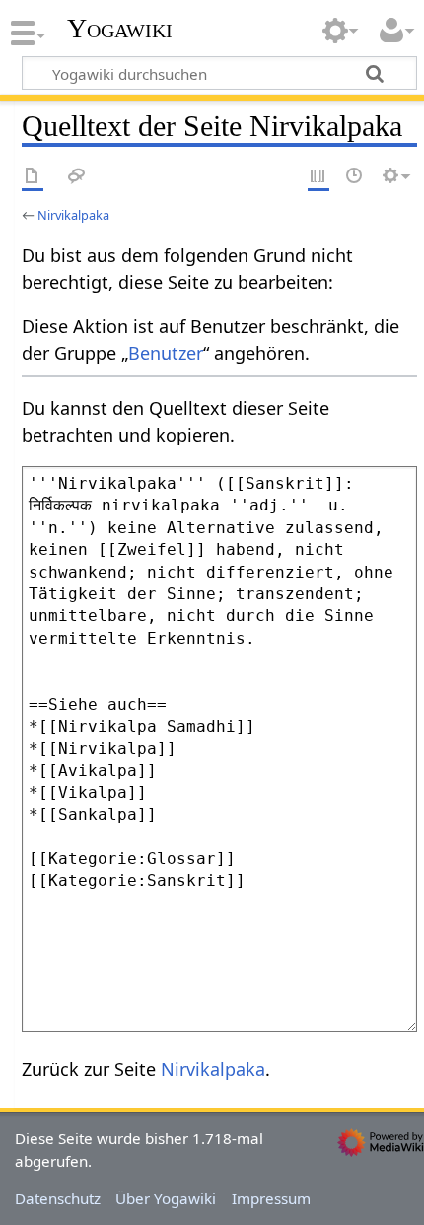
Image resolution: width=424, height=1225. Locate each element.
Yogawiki (120, 28)
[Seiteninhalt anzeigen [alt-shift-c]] (32, 177)
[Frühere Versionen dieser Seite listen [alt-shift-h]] (355, 177)
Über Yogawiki (165, 1198)
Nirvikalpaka (73, 215)
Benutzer (165, 353)
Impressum (271, 1198)
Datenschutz (58, 1198)
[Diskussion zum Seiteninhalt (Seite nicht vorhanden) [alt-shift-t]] (77, 177)
